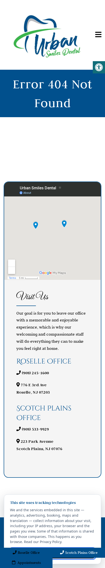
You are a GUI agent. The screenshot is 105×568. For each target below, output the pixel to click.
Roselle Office (29, 552)
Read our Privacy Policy (42, 541)
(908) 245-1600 (35, 372)
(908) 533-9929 (35, 429)
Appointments (29, 562)
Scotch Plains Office (81, 552)
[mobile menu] (98, 35)
